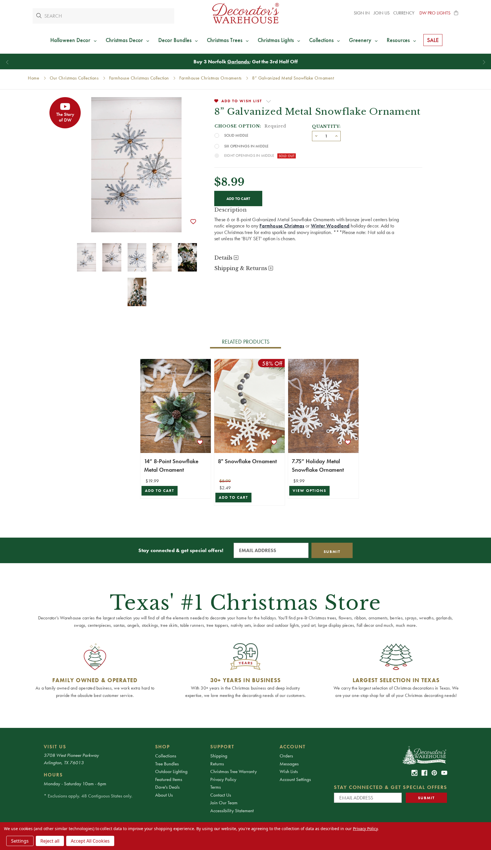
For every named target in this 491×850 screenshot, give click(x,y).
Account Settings (295, 779)
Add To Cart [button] (159, 490)
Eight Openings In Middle (249, 155)
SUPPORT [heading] (222, 747)
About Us (164, 795)
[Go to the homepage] (245, 13)
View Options (309, 490)
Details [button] (224, 258)
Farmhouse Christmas (281, 225)
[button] (456, 13)
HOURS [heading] (53, 775)
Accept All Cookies (90, 841)
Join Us (382, 13)
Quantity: (326, 126)
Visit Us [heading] (55, 747)
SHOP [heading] (162, 747)
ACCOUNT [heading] (293, 747)
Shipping (218, 756)
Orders (286, 756)
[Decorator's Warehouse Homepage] (424, 755)
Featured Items (168, 779)
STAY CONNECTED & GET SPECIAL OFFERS (390, 787)
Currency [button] (404, 13)
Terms (215, 787)
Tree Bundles (167, 764)
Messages (289, 764)
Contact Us (220, 795)
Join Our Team (224, 802)
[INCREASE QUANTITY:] (336, 135)
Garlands (238, 61)
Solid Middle (236, 135)
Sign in (362, 13)
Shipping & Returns (241, 268)
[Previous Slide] (7, 62)
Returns (217, 764)
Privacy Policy (223, 779)
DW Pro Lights (434, 13)
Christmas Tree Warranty (233, 771)
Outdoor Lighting (171, 771)
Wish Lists (289, 771)
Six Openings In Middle (246, 146)
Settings (20, 841)
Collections (165, 756)
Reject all (49, 841)
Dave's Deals (167, 787)
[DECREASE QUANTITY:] (316, 135)
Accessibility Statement (232, 810)
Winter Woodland (330, 225)
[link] (414, 773)
